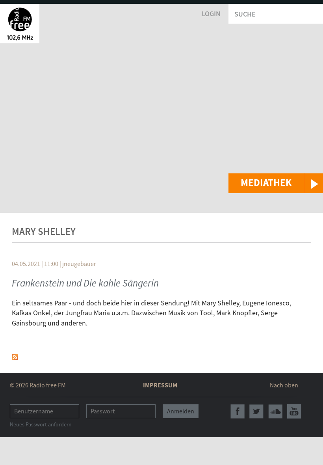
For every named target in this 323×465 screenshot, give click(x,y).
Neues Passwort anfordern (41, 424)
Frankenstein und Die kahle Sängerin (85, 283)
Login (211, 13)
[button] (275, 183)
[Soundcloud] (275, 411)
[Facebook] (237, 411)
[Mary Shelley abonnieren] (15, 356)
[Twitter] (256, 411)
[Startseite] (19, 23)
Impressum (160, 385)
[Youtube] (294, 411)
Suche (245, 14)
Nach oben (284, 385)
